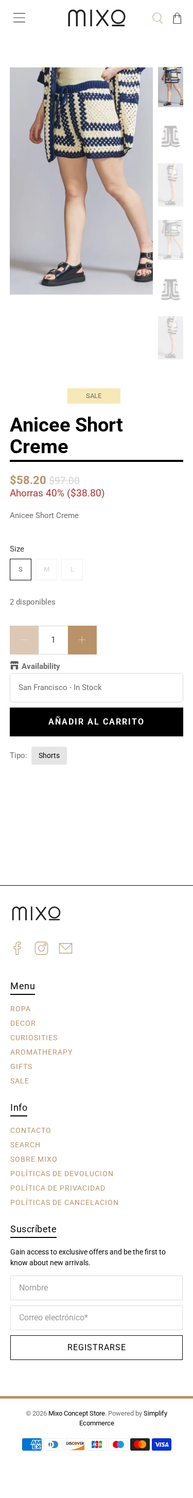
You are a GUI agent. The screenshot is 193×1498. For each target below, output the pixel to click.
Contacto (30, 1130)
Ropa (20, 1009)
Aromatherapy (41, 1052)
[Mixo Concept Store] (96, 18)
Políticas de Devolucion (62, 1173)
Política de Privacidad (58, 1188)
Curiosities (34, 1038)
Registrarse (96, 1347)
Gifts (21, 1066)
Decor (23, 1023)
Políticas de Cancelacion (64, 1202)
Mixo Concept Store (76, 1413)
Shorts (49, 755)
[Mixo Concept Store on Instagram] (41, 949)
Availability (41, 666)
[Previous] (26, 83)
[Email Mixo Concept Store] (66, 949)
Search (25, 1145)
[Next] (136, 83)
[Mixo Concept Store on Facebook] (17, 949)
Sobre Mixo (34, 1159)
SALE (19, 1081)
